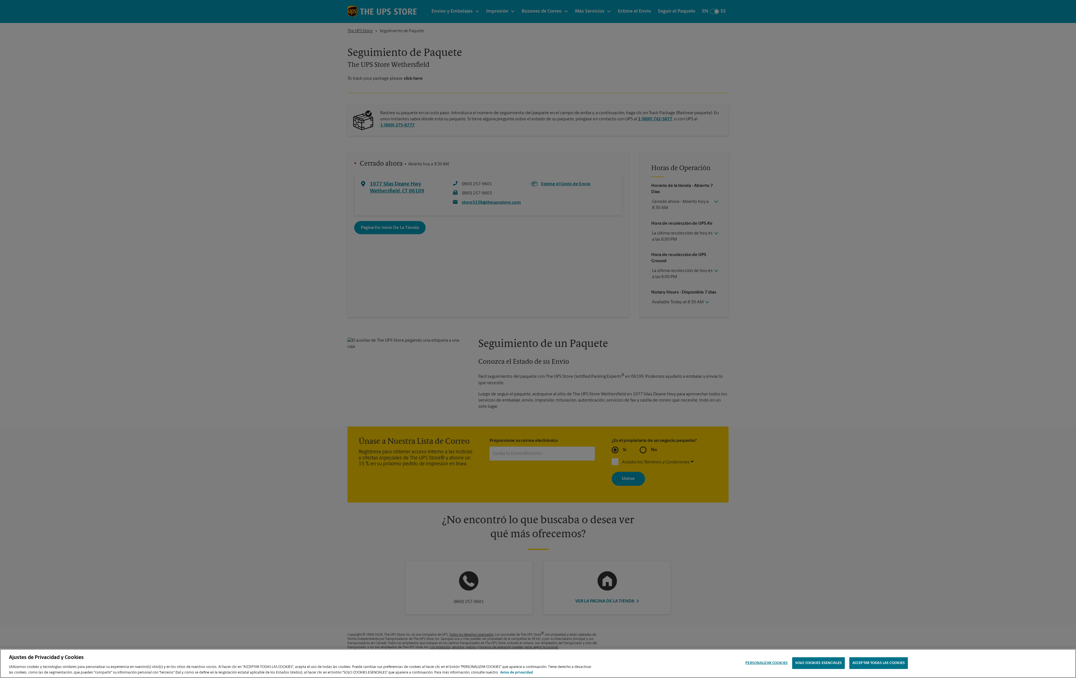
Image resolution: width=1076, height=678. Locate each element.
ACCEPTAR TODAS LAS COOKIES (878, 663)
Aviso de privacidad (516, 672)
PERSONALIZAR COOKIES (766, 663)
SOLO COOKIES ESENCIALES (818, 663)
